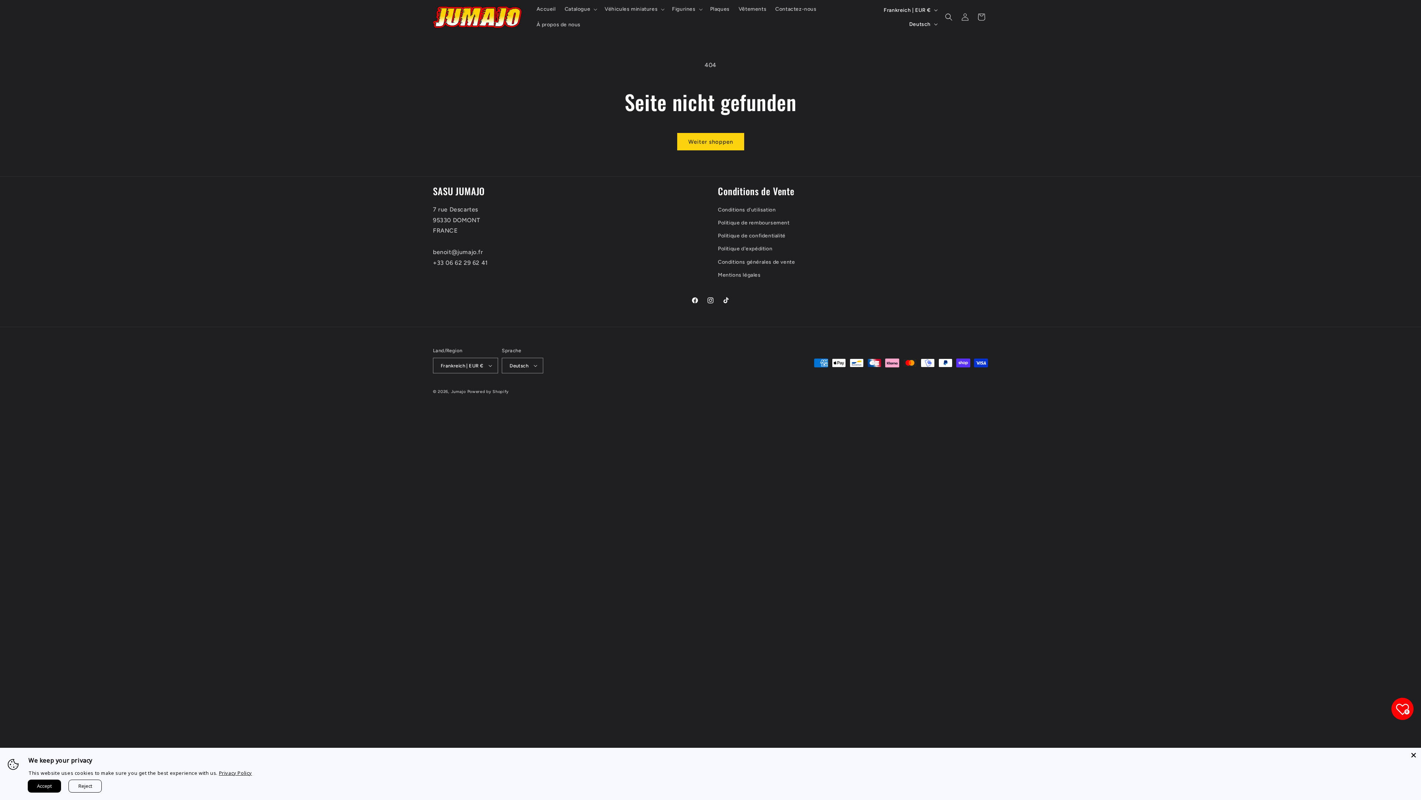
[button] (580, 9)
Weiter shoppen (710, 142)
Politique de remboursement (754, 223)
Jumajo (458, 391)
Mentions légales (739, 275)
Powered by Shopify (488, 391)
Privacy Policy (235, 773)
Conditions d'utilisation (747, 210)
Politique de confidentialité (752, 236)
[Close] (1413, 755)
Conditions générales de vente (756, 262)
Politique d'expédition (745, 249)
